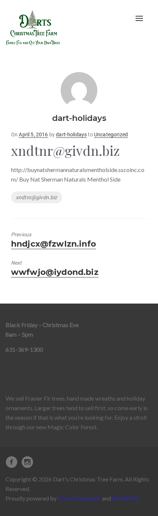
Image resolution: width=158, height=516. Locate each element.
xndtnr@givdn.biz (36, 197)
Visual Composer (79, 498)
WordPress (126, 498)
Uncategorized (111, 134)
